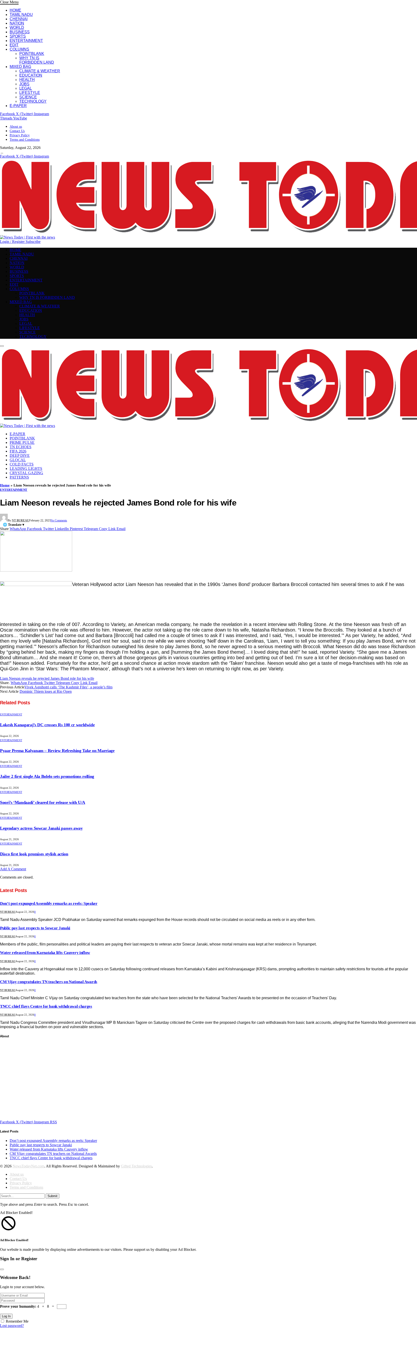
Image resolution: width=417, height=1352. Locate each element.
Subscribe (33, 242)
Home (5, 485)
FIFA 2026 (18, 451)
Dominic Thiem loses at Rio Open (46, 691)
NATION (17, 23)
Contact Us (17, 131)
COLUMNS (19, 49)
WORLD (17, 28)
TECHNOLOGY (33, 101)
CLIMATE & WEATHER (39, 71)
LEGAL (25, 88)
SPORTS (18, 36)
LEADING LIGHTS (26, 468)
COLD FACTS (22, 464)
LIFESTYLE (29, 93)
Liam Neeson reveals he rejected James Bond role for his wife (47, 678)
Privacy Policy (20, 135)
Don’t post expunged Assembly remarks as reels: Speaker (48, 903)
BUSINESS (20, 32)
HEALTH (27, 80)
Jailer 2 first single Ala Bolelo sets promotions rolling (47, 776)
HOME (15, 10)
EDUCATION (30, 75)
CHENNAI (19, 19)
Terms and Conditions (25, 139)
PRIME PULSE (22, 442)
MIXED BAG (20, 67)
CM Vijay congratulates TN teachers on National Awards (48, 981)
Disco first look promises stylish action (34, 854)
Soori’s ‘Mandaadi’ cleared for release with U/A (42, 802)
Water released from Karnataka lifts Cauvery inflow (45, 952)
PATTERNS (19, 477)
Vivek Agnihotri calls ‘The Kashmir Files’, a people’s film (68, 687)
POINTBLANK (31, 54)
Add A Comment (13, 869)
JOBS (24, 84)
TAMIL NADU (21, 15)
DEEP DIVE (20, 455)
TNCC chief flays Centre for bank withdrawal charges (46, 1006)
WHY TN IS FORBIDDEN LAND (36, 60)
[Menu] (2, 153)
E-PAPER (18, 106)
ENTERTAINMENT (26, 41)
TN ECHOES (20, 447)
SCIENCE (28, 97)
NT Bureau (20, 520)
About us (16, 126)
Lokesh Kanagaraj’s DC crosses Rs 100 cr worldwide (47, 724)
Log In (6, 1316)
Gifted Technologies (136, 1166)
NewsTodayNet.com (28, 1166)
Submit (52, 1196)
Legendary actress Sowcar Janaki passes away (41, 828)
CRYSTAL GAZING (26, 473)
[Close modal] (2, 1269)
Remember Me (17, 1321)
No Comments (58, 520)
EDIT (14, 45)
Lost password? (12, 1326)
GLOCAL (18, 460)
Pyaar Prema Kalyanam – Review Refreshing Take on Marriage (57, 750)
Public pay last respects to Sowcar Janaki (35, 928)
